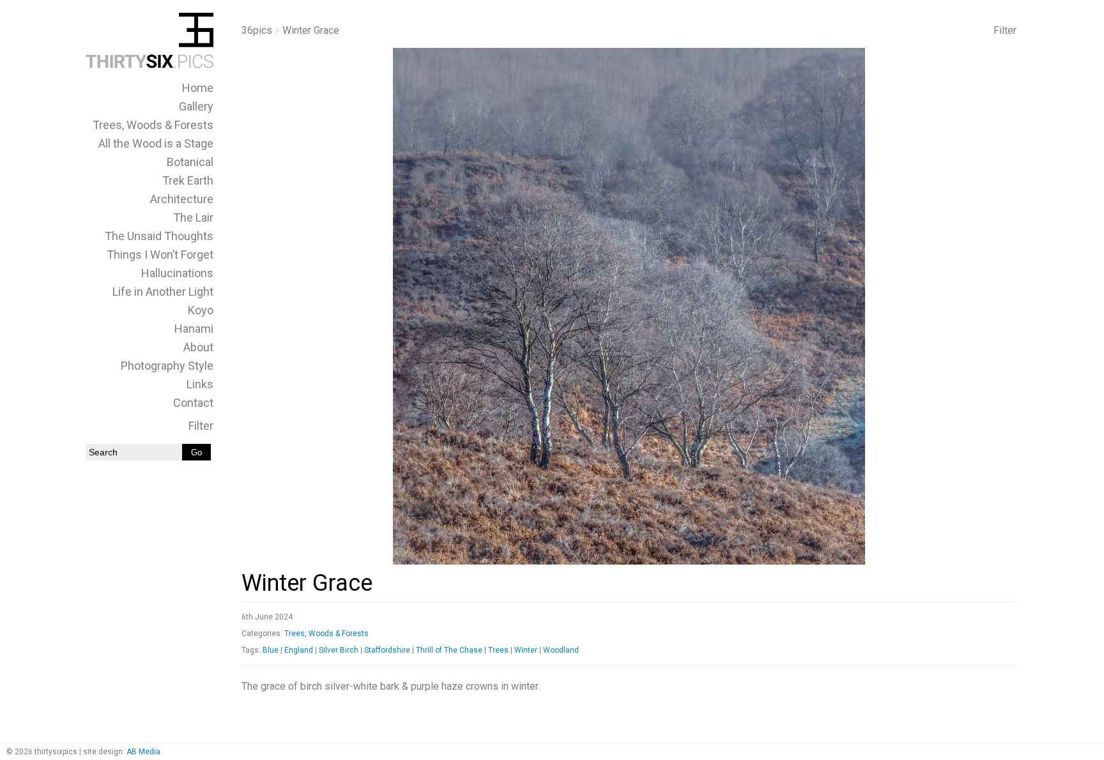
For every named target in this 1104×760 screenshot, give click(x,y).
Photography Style (167, 365)
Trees (498, 650)
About (198, 347)
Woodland (561, 650)
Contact (193, 402)
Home (197, 88)
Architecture (181, 199)
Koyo (200, 310)
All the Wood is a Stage (155, 143)
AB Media (143, 751)
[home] (149, 65)
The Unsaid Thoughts (159, 236)
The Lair (193, 217)
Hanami (193, 328)
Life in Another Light (162, 291)
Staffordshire (387, 650)
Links (200, 384)
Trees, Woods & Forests (153, 125)
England (298, 650)
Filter (200, 425)
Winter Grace (306, 583)
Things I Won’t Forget (160, 254)
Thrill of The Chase (449, 650)
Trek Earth (187, 180)
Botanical (190, 162)
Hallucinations (177, 273)
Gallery (196, 106)
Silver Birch (338, 650)
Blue (271, 650)
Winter (525, 650)
